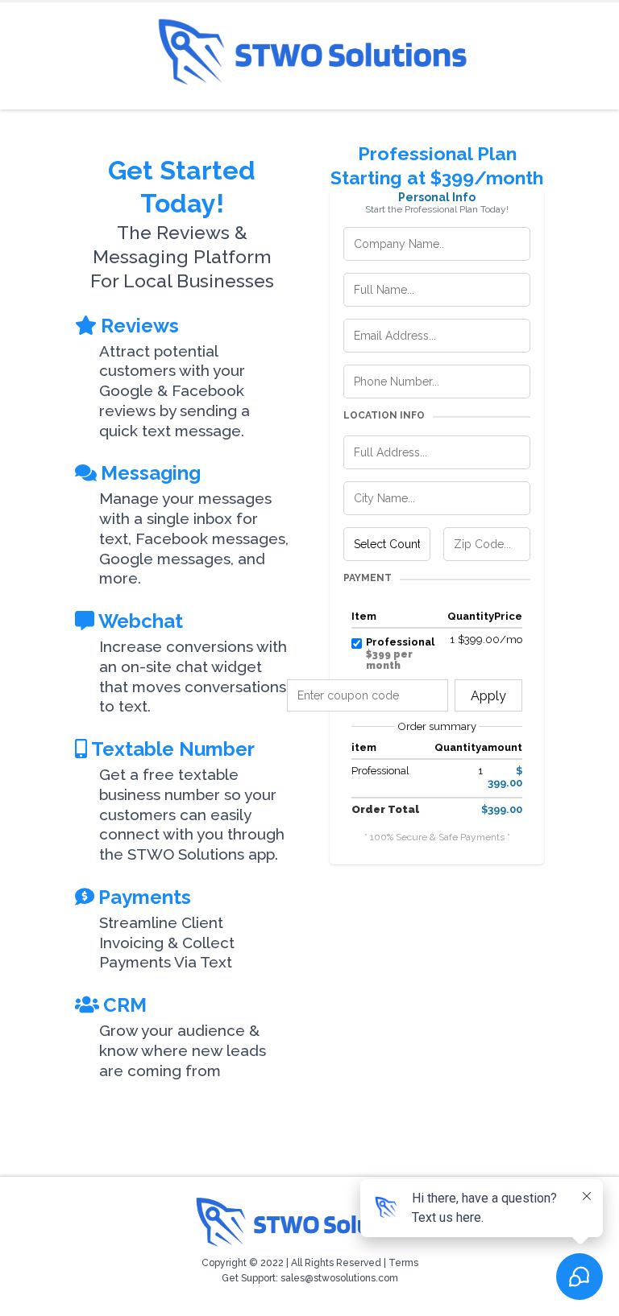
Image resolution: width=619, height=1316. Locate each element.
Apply (488, 695)
